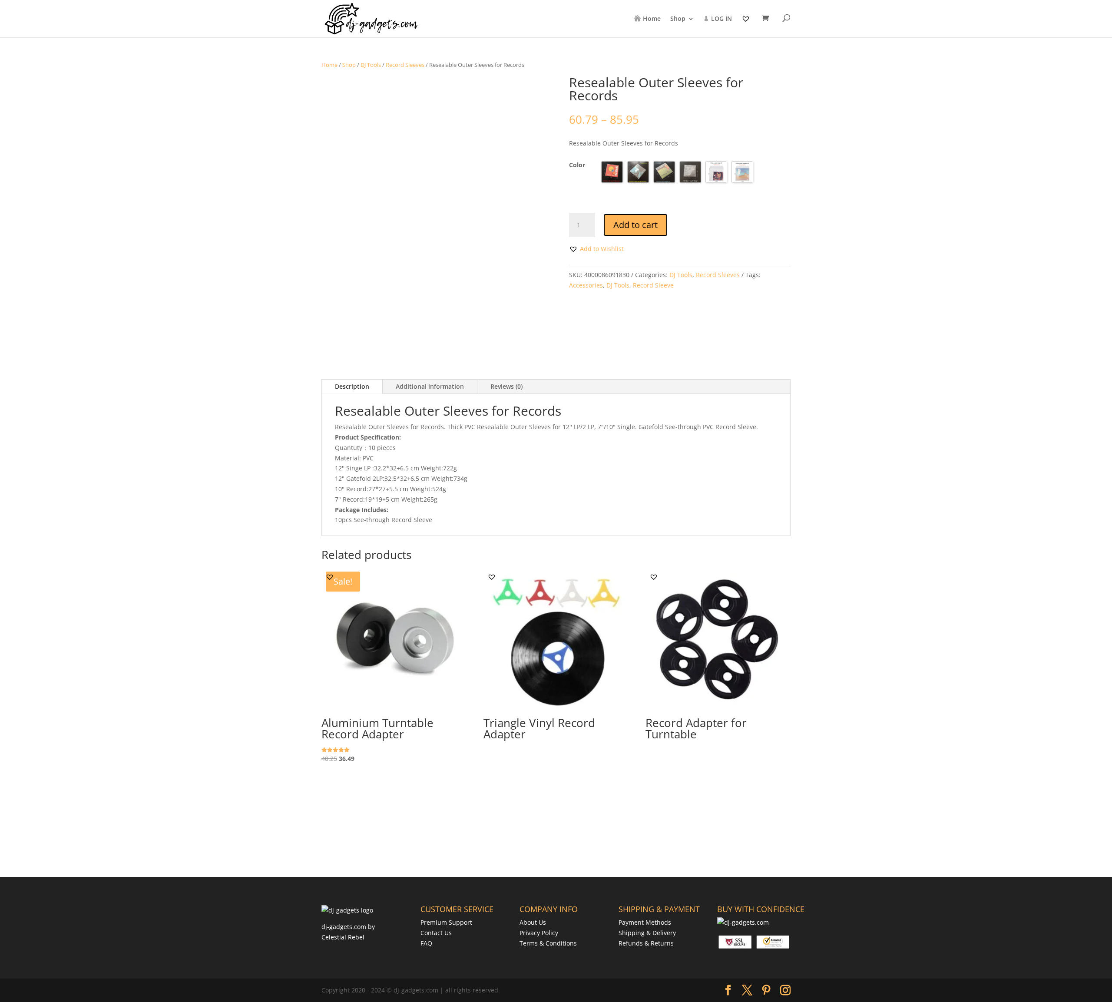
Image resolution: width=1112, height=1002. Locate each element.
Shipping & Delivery (647, 933)
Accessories (586, 285)
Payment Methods (645, 922)
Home (652, 19)
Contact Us (436, 933)
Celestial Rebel (342, 937)
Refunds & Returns (646, 943)
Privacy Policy (539, 933)
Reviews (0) (506, 386)
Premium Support (446, 922)
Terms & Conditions (548, 943)
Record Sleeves (405, 65)
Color (577, 165)
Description (352, 386)
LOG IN (721, 19)
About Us (533, 922)
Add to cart (635, 225)
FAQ (426, 943)
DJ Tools (371, 65)
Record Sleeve (653, 285)
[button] (596, 249)
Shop (677, 19)
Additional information (430, 386)
